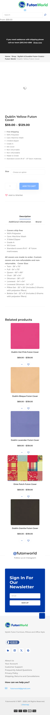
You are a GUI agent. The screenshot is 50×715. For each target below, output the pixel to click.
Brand (38, 222)
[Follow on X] (21, 650)
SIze (7, 171)
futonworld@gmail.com (20, 688)
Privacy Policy (11, 673)
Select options (21, 364)
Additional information (20, 222)
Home (7, 56)
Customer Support (14, 667)
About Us (9, 661)
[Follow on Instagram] (14, 650)
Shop (14, 56)
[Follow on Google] (28, 650)
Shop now (37, 43)
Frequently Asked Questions (18, 670)
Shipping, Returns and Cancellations (22, 676)
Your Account (11, 664)
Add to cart (29, 186)
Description (25, 216)
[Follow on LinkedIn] (7, 650)
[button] (14, 195)
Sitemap (25, 705)
